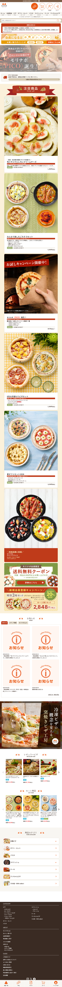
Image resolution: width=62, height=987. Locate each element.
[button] (3, 772)
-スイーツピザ (8, 915)
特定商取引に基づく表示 (9, 972)
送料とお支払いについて (9, 959)
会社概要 (5, 975)
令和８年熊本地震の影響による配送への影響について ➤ (19, 28)
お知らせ (5, 944)
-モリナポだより (8, 950)
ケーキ (33, 914)
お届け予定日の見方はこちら (34, 79)
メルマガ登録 (6, 941)
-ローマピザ (7, 911)
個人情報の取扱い (8, 970)
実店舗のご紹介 (7, 938)
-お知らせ (6, 946)
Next (60, 58)
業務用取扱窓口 (7, 967)
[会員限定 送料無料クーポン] (31, 575)
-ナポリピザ (7, 909)
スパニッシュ (35, 907)
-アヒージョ (35, 911)
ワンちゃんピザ (36, 916)
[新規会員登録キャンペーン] (31, 599)
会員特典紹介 (6, 936)
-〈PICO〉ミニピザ (9, 918)
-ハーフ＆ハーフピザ (9, 913)
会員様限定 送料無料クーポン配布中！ (30, 1)
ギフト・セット (7, 921)
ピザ (4, 907)
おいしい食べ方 (7, 933)
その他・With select (37, 919)
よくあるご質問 (7, 962)
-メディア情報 (8, 948)
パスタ (5, 923)
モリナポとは (6, 931)
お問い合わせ (6, 965)
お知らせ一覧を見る (53, 694)
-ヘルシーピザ (8, 916)
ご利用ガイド (6, 957)
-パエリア (35, 909)
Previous (2, 58)
